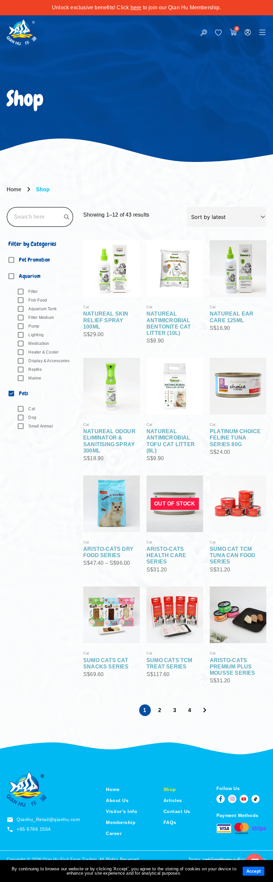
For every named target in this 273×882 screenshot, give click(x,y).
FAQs (169, 822)
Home (113, 789)
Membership (121, 822)
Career (114, 833)
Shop (169, 789)
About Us (117, 800)
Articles (172, 800)
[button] (262, 32)
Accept (253, 871)
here (136, 7)
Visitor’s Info (121, 811)
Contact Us (176, 811)
